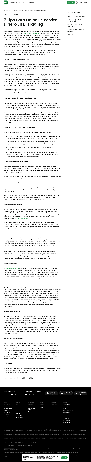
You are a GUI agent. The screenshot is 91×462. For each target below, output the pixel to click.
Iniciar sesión (79, 2)
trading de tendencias (12, 268)
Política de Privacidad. (48, 458)
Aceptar (64, 457)
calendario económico (22, 218)
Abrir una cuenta (70, 2)
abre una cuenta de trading (30, 33)
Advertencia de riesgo (9, 448)
